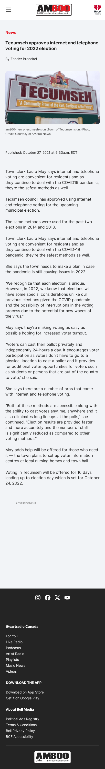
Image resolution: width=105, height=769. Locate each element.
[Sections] (9, 10)
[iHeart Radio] (97, 9)
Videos (11, 671)
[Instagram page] (38, 597)
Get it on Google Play (22, 698)
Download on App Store (25, 692)
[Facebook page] (48, 597)
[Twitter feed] (57, 597)
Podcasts (13, 648)
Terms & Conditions (21, 725)
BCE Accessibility (19, 736)
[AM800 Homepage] (54, 10)
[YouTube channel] (67, 597)
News (10, 32)
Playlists (12, 659)
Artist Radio (15, 654)
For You (12, 636)
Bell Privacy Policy (20, 731)
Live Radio (14, 642)
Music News (15, 665)
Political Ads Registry (22, 719)
